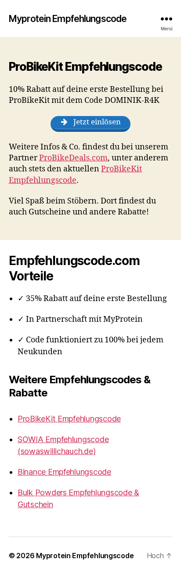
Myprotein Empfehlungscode (68, 18)
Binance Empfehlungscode (64, 471)
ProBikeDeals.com (73, 158)
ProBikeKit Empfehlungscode (69, 418)
